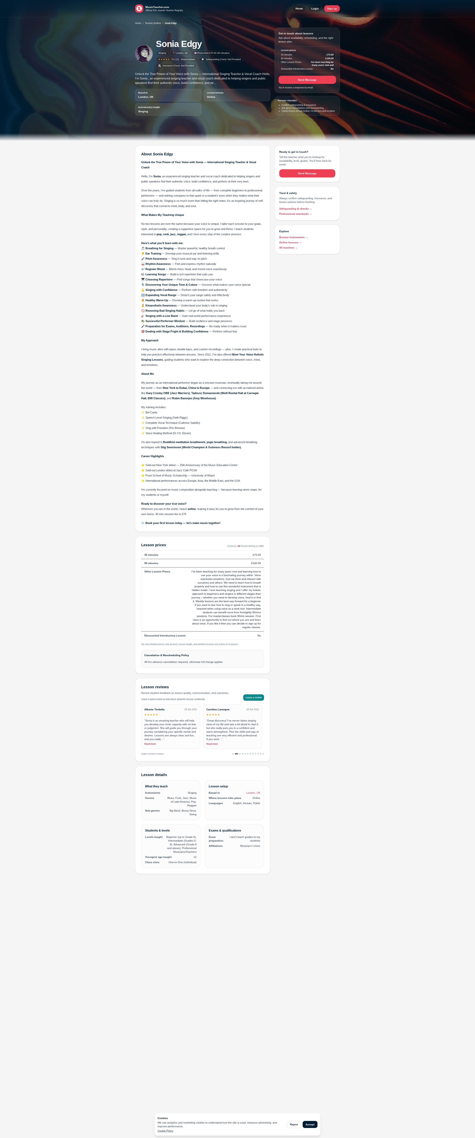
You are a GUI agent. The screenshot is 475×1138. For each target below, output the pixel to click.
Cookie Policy (165, 1130)
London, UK (145, 96)
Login (315, 8)
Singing (162, 53)
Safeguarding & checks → (295, 208)
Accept (310, 1124)
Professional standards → (295, 213)
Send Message (307, 79)
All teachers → (288, 247)
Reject (294, 1124)
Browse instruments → (293, 237)
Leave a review (254, 697)
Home (299, 8)
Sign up (332, 8)
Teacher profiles (153, 23)
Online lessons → (290, 242)
